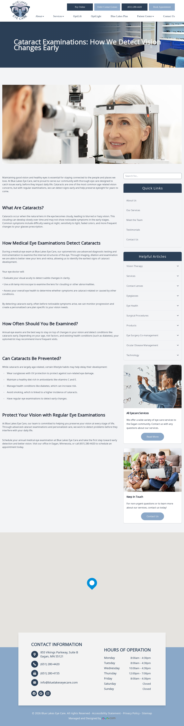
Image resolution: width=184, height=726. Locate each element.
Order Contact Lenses (107, 7)
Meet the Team (134, 220)
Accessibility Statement (106, 713)
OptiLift (77, 16)
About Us (131, 200)
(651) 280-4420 (135, 7)
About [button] (39, 16)
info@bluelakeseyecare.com (59, 682)
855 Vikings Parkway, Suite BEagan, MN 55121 (59, 654)
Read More (153, 436)
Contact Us (169, 16)
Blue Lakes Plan (119, 16)
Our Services (133, 210)
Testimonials (133, 229)
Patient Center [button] (144, 16)
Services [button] (57, 16)
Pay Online (80, 7)
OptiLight (96, 16)
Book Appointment (162, 7)
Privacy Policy (131, 713)
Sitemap (147, 713)
